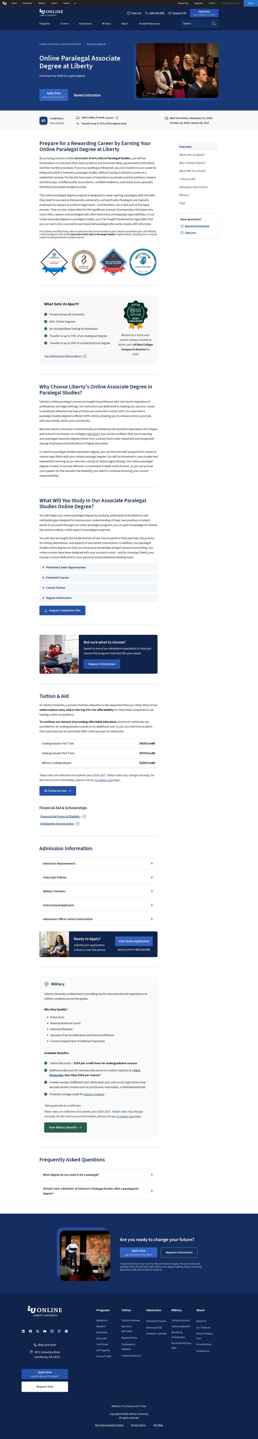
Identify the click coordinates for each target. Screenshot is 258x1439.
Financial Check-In (131, 1356)
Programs (44, 24)
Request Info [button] (44, 1387)
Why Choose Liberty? (192, 163)
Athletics (41, 3)
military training (94, 1094)
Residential (27, 3)
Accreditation (203, 1344)
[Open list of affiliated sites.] (75, 3)
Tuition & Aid (187, 179)
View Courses (57, 123)
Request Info (183, 3)
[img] (54, 262)
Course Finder (104, 1356)
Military (106, 24)
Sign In (251, 3)
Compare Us (202, 1351)
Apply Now (199, 3)
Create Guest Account (230, 3)
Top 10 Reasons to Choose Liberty (63, 356)
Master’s (101, 1326)
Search (214, 23)
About (124, 24)
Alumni (54, 3)
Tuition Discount (180, 1320)
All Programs (103, 1350)
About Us (201, 1321)
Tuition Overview (130, 1320)
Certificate (102, 1344)
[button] (204, 13)
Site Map (158, 1425)
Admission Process (156, 1321)
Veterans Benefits (181, 1326)
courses (109, 117)
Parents (67, 3)
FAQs (182, 203)
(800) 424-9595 (142, 949)
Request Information (197, 226)
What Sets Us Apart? (192, 155)
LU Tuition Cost (104, 780)
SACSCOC (93, 434)
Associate (101, 1338)
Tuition (64, 24)
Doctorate (102, 1332)
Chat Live (136, 13)
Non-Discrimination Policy (109, 1425)
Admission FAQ (154, 1328)
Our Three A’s (203, 1328)
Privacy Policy (138, 1425)
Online (14, 3)
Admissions (85, 24)
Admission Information (193, 187)
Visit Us (212, 3)
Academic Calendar (156, 1334)
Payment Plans (129, 1338)
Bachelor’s (102, 1320)
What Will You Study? (192, 171)
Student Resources (149, 24)
